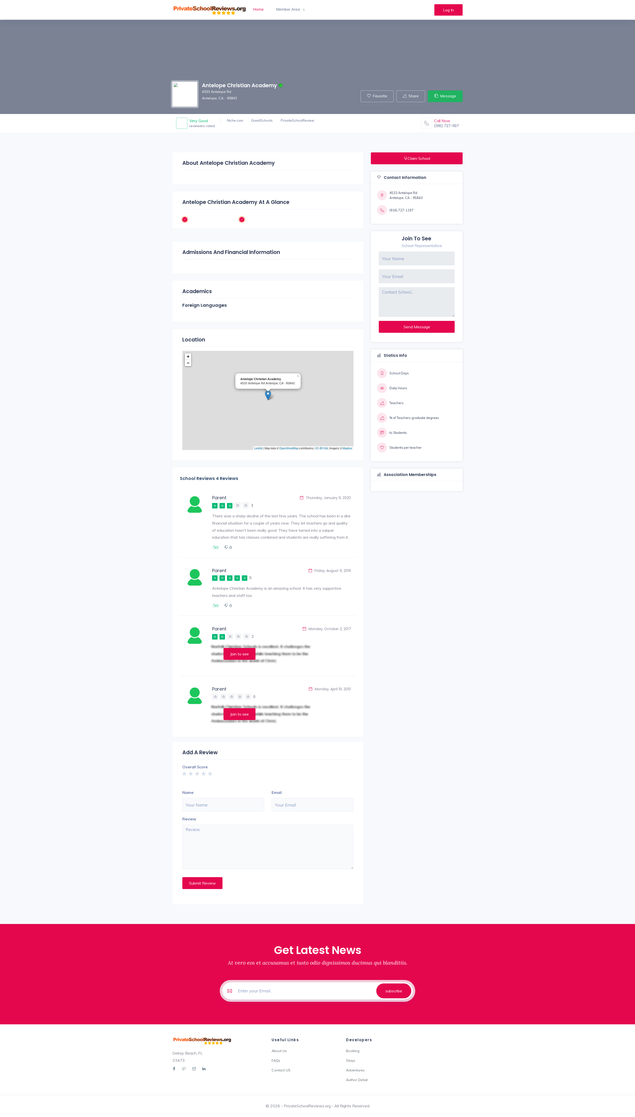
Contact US (281, 1070)
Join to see (239, 653)
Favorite (380, 96)
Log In (448, 9)
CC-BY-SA (321, 448)
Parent (219, 498)
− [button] (188, 362)
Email (277, 792)
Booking (352, 1051)
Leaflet (258, 448)
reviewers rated (202, 126)
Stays (350, 1060)
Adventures (355, 1070)
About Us (279, 1051)
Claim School (419, 158)
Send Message (417, 326)
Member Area (288, 9)
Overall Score (195, 766)
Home (258, 9)
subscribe (393, 990)
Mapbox (347, 448)
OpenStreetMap (288, 448)
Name (187, 792)
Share (414, 96)
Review (189, 818)
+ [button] (188, 356)
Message (448, 96)
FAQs (276, 1060)
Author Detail (357, 1080)
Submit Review (202, 883)
